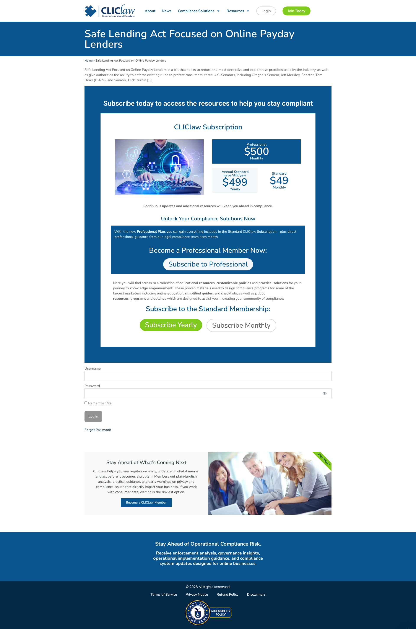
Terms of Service (164, 594)
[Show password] (324, 393)
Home (88, 61)
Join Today (296, 10)
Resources (235, 10)
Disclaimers (256, 594)
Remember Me (99, 403)
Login (266, 10)
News (166, 10)
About (150, 10)
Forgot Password (97, 429)
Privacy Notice (197, 594)
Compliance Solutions (196, 10)
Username (92, 368)
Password (92, 386)
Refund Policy (227, 594)
